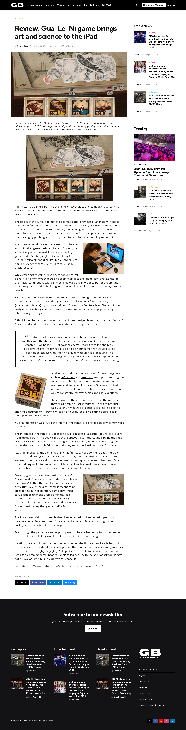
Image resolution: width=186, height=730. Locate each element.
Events (48, 5)
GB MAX (107, 5)
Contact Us (144, 681)
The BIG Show (91, 5)
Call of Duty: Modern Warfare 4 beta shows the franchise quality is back (161, 194)
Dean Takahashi (142, 179)
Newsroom (34, 5)
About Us (143, 687)
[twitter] (149, 721)
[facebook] (155, 721)
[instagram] (166, 721)
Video (60, 5)
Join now (26, 129)
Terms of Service (147, 693)
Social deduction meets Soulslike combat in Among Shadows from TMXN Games (161, 99)
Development (156, 92)
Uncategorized (141, 164)
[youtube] (161, 721)
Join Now (93, 628)
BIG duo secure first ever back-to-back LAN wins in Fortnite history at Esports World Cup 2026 (161, 42)
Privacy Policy (145, 699)
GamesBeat (22, 46)
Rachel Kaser (141, 230)
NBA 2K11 (87, 377)
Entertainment (156, 32)
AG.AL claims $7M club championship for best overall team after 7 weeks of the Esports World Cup (36, 686)
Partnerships (74, 5)
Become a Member (153, 5)
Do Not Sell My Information (151, 705)
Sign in (171, 5)
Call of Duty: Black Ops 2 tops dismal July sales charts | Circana (161, 220)
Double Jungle (39, 256)
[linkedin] (172, 721)
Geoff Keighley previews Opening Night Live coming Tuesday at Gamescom (151, 172)
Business (20, 18)
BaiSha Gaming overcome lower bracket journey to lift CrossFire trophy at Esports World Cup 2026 (162, 71)
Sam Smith (140, 54)
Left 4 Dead (68, 377)
